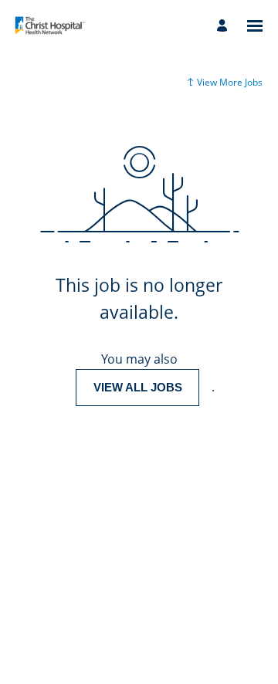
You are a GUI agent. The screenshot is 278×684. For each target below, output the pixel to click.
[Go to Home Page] (50, 25)
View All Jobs (137, 387)
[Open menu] (254, 26)
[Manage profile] (224, 26)
